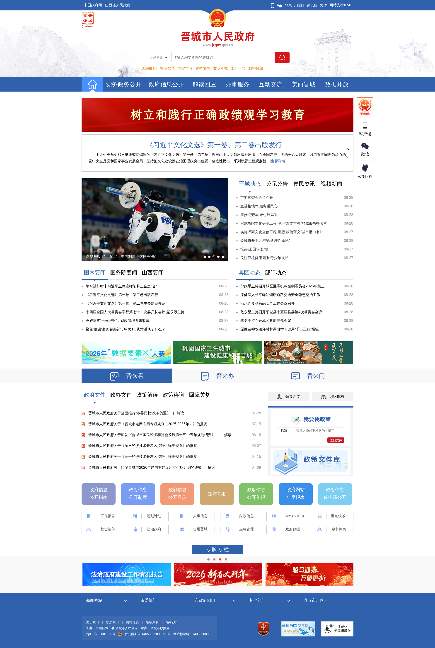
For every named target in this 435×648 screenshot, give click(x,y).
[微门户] (272, 5)
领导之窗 (292, 396)
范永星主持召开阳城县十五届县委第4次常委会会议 (281, 312)
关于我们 (92, 622)
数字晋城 (256, 68)
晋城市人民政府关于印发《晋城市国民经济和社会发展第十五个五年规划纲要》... (153, 435)
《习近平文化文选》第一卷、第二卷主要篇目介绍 (125, 303)
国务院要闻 (123, 272)
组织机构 (336, 396)
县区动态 (249, 272)
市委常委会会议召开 (256, 197)
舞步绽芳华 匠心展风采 (259, 215)
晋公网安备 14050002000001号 (147, 634)
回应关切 (200, 395)
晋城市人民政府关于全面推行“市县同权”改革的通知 (129, 413)
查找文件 (336, 440)
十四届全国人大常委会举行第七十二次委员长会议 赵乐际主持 (135, 312)
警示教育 (167, 68)
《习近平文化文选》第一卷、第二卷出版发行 (214, 144)
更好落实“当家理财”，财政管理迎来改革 (118, 321)
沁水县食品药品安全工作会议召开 (267, 303)
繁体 (323, 5)
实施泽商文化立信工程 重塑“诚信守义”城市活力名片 (281, 232)
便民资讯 (304, 184)
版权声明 (152, 622)
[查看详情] (277, 161)
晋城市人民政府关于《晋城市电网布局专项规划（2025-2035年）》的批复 (147, 424)
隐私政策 (172, 622)
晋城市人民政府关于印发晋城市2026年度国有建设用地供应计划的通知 (145, 467)
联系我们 (112, 622)
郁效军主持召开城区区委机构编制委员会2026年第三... (283, 286)
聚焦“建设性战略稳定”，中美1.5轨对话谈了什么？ (125, 329)
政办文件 (121, 395)
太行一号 (238, 68)
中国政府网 (93, 5)
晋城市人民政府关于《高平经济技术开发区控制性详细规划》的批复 (142, 457)
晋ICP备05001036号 (100, 634)
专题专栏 (217, 549)
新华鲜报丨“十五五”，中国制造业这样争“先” (121, 256)
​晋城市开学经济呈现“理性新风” (265, 241)
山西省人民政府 (117, 5)
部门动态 (276, 272)
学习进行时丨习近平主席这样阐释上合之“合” (121, 286)
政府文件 (95, 395)
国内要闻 (95, 272)
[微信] (279, 5)
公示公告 (277, 184)
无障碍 (299, 5)
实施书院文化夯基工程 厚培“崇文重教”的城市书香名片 (283, 223)
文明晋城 (220, 68)
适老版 (312, 5)
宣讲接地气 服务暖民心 (259, 206)
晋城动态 (250, 184)
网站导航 (132, 622)
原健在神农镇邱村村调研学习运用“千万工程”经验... (280, 329)
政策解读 (147, 395)
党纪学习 (185, 68)
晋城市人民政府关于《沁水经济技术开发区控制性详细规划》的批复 (142, 446)
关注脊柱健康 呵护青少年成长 (264, 258)
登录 (288, 5)
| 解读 (177, 413)
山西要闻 (153, 272)
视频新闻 (331, 184)
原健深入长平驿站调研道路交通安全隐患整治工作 (280, 295)
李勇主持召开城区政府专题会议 (265, 321)
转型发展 (203, 68)
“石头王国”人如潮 (254, 249)
